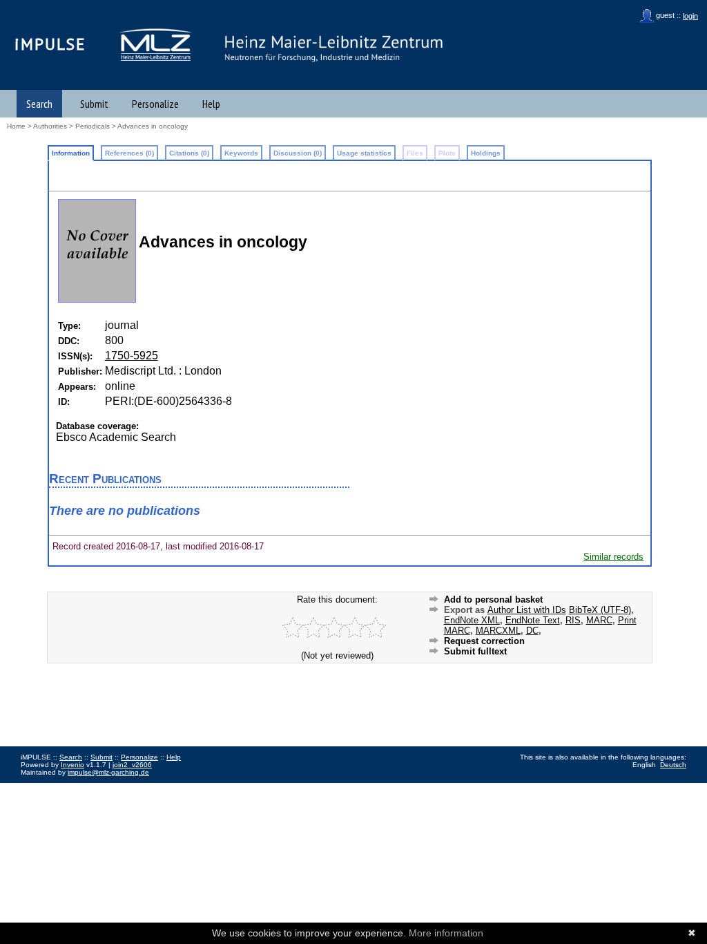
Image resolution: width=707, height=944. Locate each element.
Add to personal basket (493, 599)
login (690, 16)
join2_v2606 (132, 764)
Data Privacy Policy (91, 787)
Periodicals (92, 126)
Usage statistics (364, 153)
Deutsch (673, 764)
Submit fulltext (475, 651)
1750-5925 (131, 355)
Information (71, 153)
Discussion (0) (297, 153)
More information (446, 932)
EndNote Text (532, 620)
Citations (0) (189, 153)
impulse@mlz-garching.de (108, 772)
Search (39, 104)
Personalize (155, 104)
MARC (599, 620)
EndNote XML (472, 620)
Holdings (486, 153)
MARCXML (498, 630)
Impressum (38, 787)
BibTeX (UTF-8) (600, 610)
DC (532, 630)
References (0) (129, 153)
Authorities (50, 126)
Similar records (613, 556)
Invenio (72, 764)
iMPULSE (50, 44)
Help (211, 104)
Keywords (241, 153)
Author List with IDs (526, 610)
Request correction (484, 641)
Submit (94, 104)
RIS (573, 620)
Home (16, 126)
